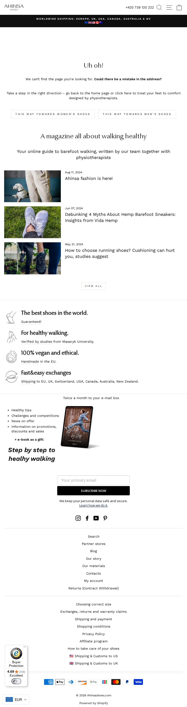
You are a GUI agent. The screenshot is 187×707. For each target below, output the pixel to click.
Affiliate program (94, 641)
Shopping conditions (93, 626)
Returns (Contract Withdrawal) (93, 588)
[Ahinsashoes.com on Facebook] (87, 518)
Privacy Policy (93, 634)
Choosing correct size (93, 604)
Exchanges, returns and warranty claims (93, 611)
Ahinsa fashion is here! (89, 178)
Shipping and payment (93, 619)
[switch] (16, 681)
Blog (93, 551)
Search (93, 536)
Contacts (93, 573)
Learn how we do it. (93, 505)
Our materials (93, 566)
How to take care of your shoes (93, 648)
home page (100, 93)
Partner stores (93, 544)
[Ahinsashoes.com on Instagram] (78, 518)
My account (93, 581)
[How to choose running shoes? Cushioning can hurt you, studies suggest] (32, 258)
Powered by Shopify (93, 703)
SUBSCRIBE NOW (93, 491)
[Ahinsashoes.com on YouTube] (96, 518)
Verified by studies (36, 341)
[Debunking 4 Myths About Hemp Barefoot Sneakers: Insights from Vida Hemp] (32, 222)
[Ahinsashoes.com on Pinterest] (105, 518)
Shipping (28, 381)
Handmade (30, 361)
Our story (93, 558)
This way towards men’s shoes (137, 114)
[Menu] (25, 648)
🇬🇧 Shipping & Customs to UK (93, 663)
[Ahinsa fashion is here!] (32, 186)
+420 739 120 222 (140, 7)
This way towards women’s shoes (52, 114)
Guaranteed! (31, 321)
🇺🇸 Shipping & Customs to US (93, 656)
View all (93, 286)
